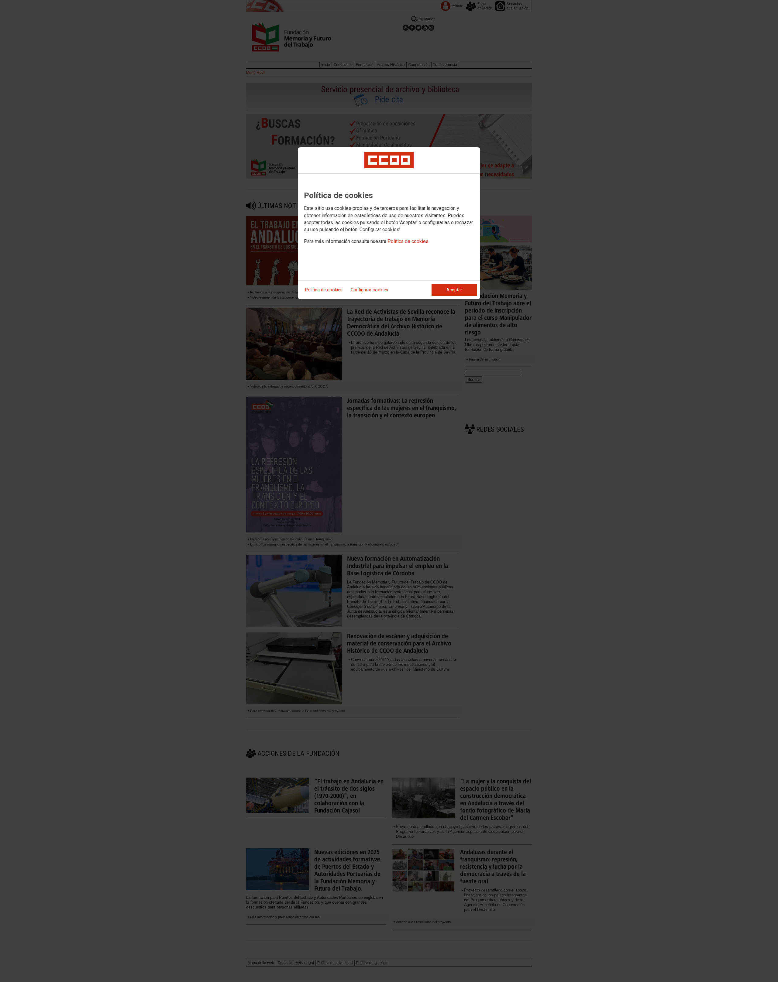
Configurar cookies (369, 290)
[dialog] (389, 223)
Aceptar (454, 290)
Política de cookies (408, 241)
